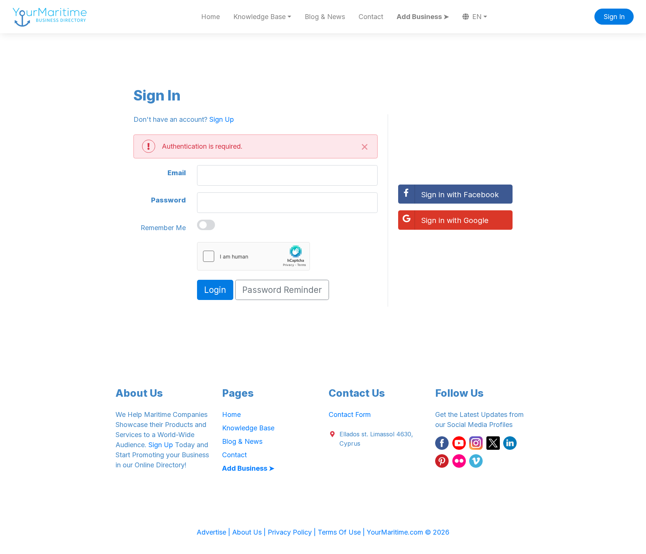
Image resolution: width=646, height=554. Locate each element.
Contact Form (350, 414)
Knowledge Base (248, 428)
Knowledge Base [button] (259, 17)
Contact (371, 17)
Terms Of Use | (342, 532)
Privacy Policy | (293, 532)
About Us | (250, 532)
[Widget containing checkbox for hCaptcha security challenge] (253, 256)
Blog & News (325, 17)
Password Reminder (282, 290)
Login (215, 290)
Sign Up (221, 119)
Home (210, 17)
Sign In (614, 17)
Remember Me (163, 228)
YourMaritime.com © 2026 (408, 532)
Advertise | (214, 532)
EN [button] (476, 17)
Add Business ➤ (423, 17)
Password (168, 200)
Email (176, 173)
